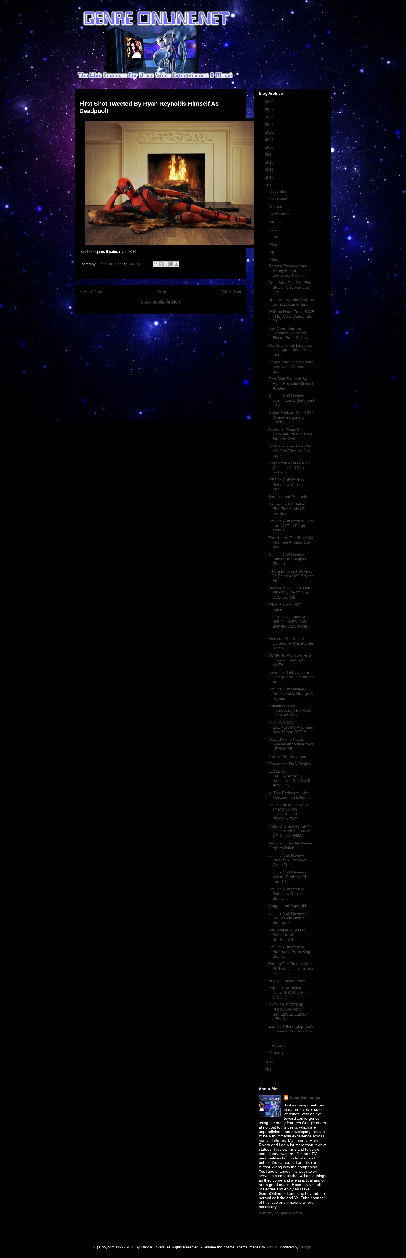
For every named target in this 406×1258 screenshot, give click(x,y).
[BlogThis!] (161, 264)
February (278, 1045)
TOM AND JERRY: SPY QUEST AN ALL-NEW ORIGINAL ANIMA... (289, 831)
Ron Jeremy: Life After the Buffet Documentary (291, 301)
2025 (270, 109)
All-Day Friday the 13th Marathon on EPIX (288, 795)
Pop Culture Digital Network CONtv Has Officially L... (288, 993)
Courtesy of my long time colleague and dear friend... (290, 350)
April (274, 252)
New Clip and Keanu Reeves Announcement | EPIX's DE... (290, 744)
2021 (270, 139)
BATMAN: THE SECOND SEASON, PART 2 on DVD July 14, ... (290, 593)
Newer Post (90, 292)
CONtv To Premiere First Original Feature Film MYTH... (289, 660)
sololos (272, 1247)
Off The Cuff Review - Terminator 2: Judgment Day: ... (291, 400)
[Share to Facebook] (171, 264)
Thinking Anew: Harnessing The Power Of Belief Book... (290, 710)
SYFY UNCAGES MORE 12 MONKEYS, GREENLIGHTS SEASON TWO (289, 812)
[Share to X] (166, 264)
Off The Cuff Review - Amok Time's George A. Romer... (291, 694)
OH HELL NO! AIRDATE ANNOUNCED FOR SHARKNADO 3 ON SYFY (289, 624)
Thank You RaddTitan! (287, 756)
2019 (270, 154)
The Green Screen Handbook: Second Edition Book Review (288, 333)
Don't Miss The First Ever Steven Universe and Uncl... (290, 287)
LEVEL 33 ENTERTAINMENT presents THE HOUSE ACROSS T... (289, 778)
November (279, 199)
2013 (270, 1069)
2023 (270, 124)
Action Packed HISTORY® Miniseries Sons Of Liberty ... (291, 417)
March (276, 259)
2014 (270, 1062)
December (279, 191)
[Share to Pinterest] (176, 264)
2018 (270, 162)
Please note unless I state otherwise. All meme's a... (290, 367)
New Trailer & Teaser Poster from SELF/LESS (286, 935)
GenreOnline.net (304, 1097)
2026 (270, 102)
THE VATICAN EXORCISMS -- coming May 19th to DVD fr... (290, 727)
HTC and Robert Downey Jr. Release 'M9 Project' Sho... (291, 576)
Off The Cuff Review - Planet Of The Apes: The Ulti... (288, 559)
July (274, 229)
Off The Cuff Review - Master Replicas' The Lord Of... (289, 877)
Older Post (230, 292)
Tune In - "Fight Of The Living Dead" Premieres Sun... (291, 677)
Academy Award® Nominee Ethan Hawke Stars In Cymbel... (290, 434)
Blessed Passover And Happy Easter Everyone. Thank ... (287, 270)
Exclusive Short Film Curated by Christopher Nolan (290, 643)
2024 (270, 117)
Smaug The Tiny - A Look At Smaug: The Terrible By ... (290, 968)
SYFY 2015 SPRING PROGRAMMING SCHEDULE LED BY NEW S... (288, 1012)
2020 (270, 147)
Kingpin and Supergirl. (287, 906)
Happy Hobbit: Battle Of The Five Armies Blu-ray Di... (289, 509)
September (280, 214)
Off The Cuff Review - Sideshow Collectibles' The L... (289, 484)
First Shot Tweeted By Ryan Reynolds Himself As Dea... (290, 383)
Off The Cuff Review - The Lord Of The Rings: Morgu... (291, 526)
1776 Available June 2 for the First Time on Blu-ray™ (290, 451)
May (274, 244)
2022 (270, 132)
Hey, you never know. (287, 980)
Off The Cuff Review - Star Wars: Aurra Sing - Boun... (290, 951)
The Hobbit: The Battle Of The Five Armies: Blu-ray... (290, 542)
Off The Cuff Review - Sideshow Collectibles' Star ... (289, 894)
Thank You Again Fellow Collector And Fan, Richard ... (289, 468)
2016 (270, 177)
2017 (270, 170)
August (276, 221)
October (277, 206)
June (274, 236)
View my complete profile (280, 1213)
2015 (270, 185)
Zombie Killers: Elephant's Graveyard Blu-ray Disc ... (291, 1031)
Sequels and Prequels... (289, 496)
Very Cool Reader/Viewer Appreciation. (290, 845)
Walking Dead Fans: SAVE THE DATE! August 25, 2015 (291, 316)
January (277, 1052)
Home (161, 292)
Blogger (306, 1247)
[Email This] (155, 264)
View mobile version (160, 302)
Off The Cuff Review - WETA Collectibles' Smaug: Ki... (287, 918)
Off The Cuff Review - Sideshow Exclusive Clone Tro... (287, 860)
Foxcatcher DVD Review (289, 764)
